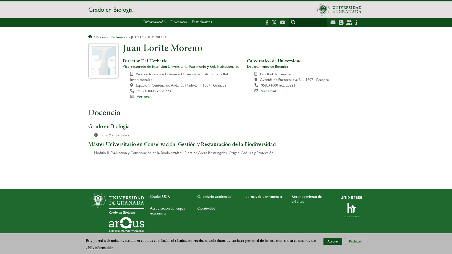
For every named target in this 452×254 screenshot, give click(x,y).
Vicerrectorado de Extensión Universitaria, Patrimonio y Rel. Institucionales (181, 66)
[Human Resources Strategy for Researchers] (351, 210)
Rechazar (355, 241)
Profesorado (119, 37)
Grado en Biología (110, 10)
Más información (100, 247)
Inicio (90, 37)
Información (154, 22)
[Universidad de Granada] (339, 9)
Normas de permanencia (263, 196)
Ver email (144, 96)
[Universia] (351, 197)
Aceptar (332, 241)
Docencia (178, 22)
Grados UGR (160, 196)
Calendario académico (214, 196)
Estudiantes (202, 22)
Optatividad (206, 208)
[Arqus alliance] (126, 224)
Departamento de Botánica (267, 66)
